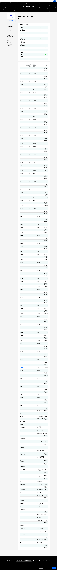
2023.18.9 (21, 159)
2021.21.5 (21, 343)
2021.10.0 (21, 373)
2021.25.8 (21, 332)
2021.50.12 (21, 265)
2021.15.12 (21, 359)
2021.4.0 (21, 389)
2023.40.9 (21, 100)
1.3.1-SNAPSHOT (22, 495)
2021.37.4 (21, 300)
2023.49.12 (21, 76)
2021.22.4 (21, 340)
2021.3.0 (21, 394)
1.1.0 (20, 537)
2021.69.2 (21, 213)
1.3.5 (22, 47)
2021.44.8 (21, 281)
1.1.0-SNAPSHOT (22, 539)
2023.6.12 (21, 192)
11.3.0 (20, 410)
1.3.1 (22, 56)
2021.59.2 (21, 240)
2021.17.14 (21, 354)
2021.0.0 (21, 405)
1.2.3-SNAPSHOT (22, 509)
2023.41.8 (21, 97)
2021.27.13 (21, 327)
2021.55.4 (21, 251)
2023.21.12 (21, 151)
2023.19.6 (21, 157)
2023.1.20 (21, 205)
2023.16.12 (21, 165)
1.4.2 (22, 27)
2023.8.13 (21, 186)
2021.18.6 (21, 351)
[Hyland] (10, 560)
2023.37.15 (21, 108)
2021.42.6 (21, 286)
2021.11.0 (21, 370)
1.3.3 (22, 52)
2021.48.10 (21, 270)
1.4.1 (22, 32)
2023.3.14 (21, 200)
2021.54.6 (21, 254)
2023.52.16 (21, 68)
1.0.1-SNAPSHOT (22, 545)
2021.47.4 (21, 273)
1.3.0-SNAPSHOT (22, 500)
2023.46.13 (21, 84)
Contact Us (48, 560)
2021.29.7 (21, 321)
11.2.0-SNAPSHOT (22, 416)
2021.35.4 (21, 305)
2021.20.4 (21, 346)
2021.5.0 (21, 386)
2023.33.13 (21, 119)
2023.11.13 (21, 178)
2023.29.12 (21, 130)
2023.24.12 (21, 143)
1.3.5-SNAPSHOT (22, 475)
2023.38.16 (21, 105)
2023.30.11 (21, 127)
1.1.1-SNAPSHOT (22, 534)
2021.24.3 (21, 335)
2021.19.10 (21, 348)
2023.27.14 (21, 135)
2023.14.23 (21, 170)
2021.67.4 (21, 219)
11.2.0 (20, 413)
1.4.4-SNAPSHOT (22, 427)
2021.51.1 (21, 262)
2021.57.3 (21, 246)
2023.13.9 (21, 173)
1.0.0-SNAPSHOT (22, 547)
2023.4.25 (21, 197)
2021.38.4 (21, 297)
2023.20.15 (21, 154)
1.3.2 (22, 54)
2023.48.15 (21, 78)
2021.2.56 (21, 397)
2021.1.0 (21, 402)
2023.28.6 (21, 132)
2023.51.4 (21, 70)
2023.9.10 (21, 184)
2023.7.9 (21, 189)
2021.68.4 (21, 216)
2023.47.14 (21, 81)
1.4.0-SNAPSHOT (22, 466)
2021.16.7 (21, 356)
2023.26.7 (21, 138)
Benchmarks (35, 560)
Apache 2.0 (8, 40)
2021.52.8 (21, 259)
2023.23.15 (21, 146)
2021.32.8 (21, 313)
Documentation (41, 560)
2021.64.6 (21, 227)
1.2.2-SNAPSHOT (22, 514)
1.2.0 (20, 522)
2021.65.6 (21, 224)
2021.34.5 (21, 308)
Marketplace (20, 13)
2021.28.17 (21, 324)
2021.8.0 (21, 378)
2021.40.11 (21, 292)
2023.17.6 (21, 162)
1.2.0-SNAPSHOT (22, 525)
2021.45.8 (21, 278)
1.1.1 (20, 531)
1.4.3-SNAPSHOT (22, 433)
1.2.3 (20, 506)
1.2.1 (20, 517)
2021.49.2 (21, 267)
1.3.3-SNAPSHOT (22, 484)
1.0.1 (20, 542)
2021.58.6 (21, 243)
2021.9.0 (21, 375)
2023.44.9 (21, 89)
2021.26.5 (21, 329)
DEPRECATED (9, 22)
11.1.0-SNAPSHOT (22, 421)
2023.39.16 (21, 103)
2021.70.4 (21, 211)
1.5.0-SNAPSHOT (22, 424)
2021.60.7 (21, 238)
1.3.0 (22, 58)
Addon (8, 34)
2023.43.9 (21, 92)
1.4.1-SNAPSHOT (22, 447)
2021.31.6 (21, 316)
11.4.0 (20, 408)
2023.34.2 (21, 116)
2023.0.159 (21, 208)
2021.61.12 (21, 235)
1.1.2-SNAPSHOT (22, 528)
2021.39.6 (21, 294)
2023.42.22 (21, 95)
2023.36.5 (21, 111)
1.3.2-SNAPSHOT (22, 489)
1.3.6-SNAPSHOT (22, 469)
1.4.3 (20, 430)
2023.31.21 (21, 124)
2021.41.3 (21, 289)
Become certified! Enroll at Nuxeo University (24, 560)
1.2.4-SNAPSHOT (22, 503)
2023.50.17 (21, 73)
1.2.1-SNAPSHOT (22, 520)
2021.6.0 (21, 383)
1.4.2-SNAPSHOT (22, 438)
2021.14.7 (21, 362)
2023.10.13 (21, 181)
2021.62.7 (21, 232)
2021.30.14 (21, 319)
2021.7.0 (21, 381)
